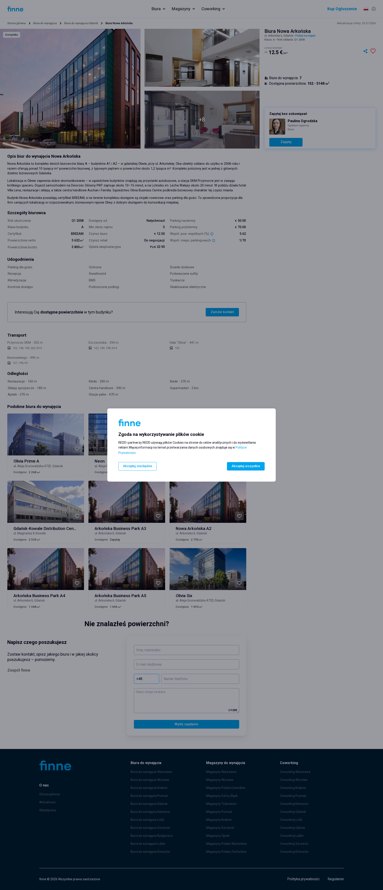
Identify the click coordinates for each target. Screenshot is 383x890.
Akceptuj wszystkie (246, 466)
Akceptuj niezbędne (137, 466)
